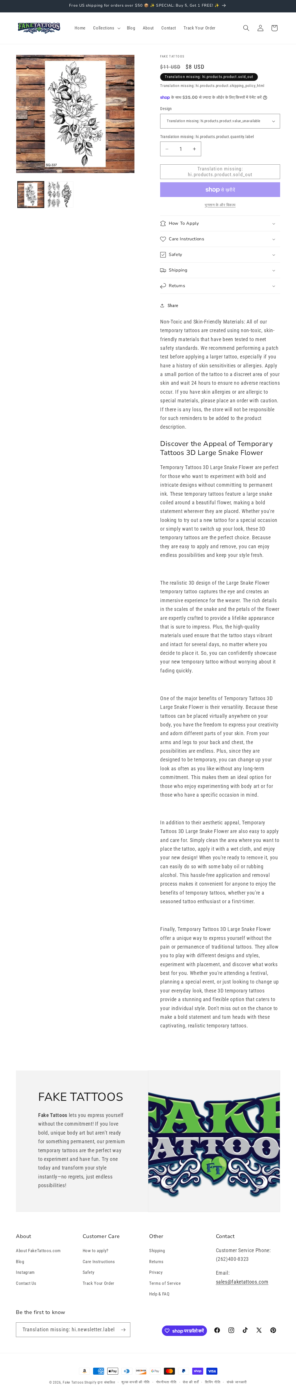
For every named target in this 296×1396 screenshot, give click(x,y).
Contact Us (26, 1283)
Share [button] (173, 305)
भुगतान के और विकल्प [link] (220, 205)
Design (166, 108)
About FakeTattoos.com (38, 1250)
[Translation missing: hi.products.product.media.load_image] (31, 194)
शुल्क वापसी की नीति (135, 1382)
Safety (89, 1272)
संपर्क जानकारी (237, 1382)
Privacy (156, 1272)
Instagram (25, 1272)
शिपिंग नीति (213, 1382)
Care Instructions (99, 1261)
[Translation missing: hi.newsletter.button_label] (123, 1329)
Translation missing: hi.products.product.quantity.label (207, 136)
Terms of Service (165, 1283)
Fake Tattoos (73, 1382)
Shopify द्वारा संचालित (99, 1382)
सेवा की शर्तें (191, 1382)
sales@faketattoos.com (242, 1282)
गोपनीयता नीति (166, 1382)
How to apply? (96, 1250)
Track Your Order (99, 1283)
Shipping (157, 1250)
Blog (20, 1261)
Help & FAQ (159, 1294)
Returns (156, 1261)
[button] (106, 28)
